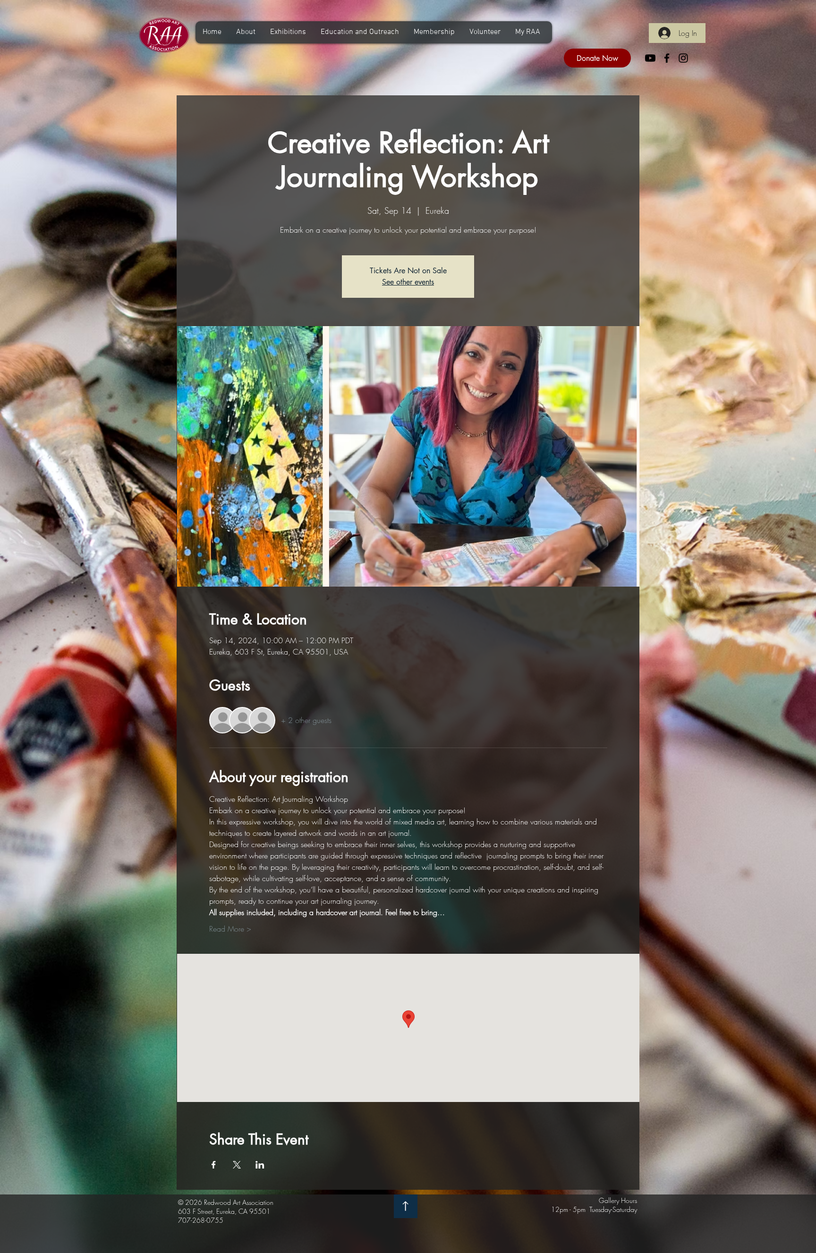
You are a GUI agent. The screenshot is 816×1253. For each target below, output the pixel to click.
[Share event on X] (236, 1165)
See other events (408, 282)
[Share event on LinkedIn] (259, 1165)
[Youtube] (650, 58)
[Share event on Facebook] (213, 1165)
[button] (246, 32)
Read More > (230, 929)
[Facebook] (667, 58)
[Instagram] (683, 58)
